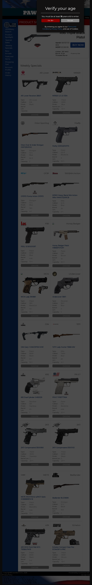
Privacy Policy (56, 29)
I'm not (70, 21)
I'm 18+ (51, 21)
